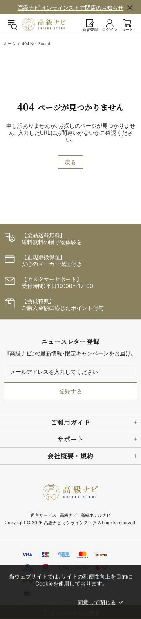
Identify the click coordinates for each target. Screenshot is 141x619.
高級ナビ (68, 515)
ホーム (10, 43)
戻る (70, 162)
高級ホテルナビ (96, 515)
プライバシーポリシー (42, 602)
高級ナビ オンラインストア (43, 24)
